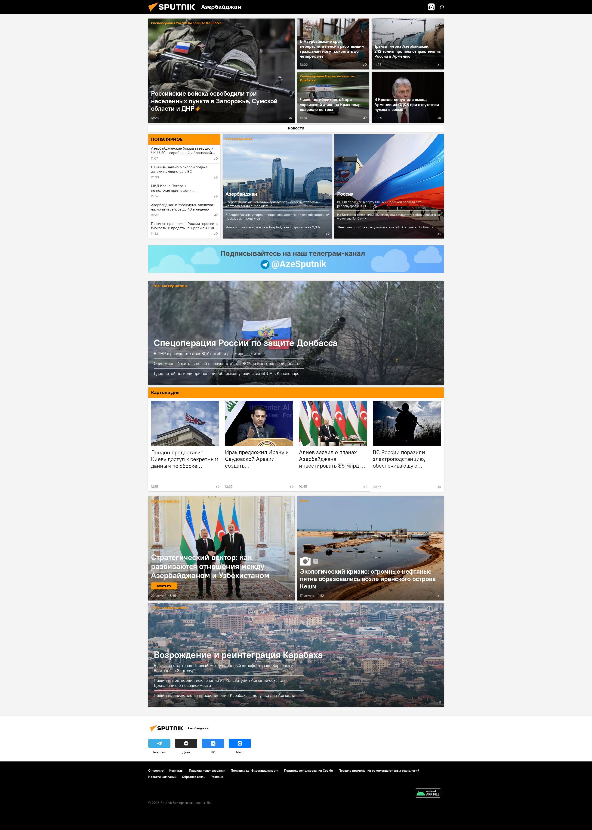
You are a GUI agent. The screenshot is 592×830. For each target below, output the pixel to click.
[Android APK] (428, 793)
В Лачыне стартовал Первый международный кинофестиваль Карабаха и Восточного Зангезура (223, 668)
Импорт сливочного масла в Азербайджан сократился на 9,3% (272, 227)
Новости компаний (162, 777)
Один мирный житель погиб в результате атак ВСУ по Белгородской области (227, 363)
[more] (290, 118)
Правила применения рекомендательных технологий (379, 770)
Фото (304, 501)
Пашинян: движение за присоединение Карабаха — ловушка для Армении (224, 695)
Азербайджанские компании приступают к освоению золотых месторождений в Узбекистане (271, 204)
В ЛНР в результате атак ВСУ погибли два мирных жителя (209, 353)
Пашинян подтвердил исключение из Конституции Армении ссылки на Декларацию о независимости (221, 683)
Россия (389, 186)
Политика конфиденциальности (254, 770)
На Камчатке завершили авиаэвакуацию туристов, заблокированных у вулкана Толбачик (388, 217)
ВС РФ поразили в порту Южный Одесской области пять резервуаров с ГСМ (379, 204)
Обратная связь (193, 777)
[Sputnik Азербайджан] (173, 13)
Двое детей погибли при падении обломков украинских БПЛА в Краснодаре (226, 373)
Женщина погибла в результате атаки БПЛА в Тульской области (385, 227)
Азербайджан (277, 186)
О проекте (156, 770)
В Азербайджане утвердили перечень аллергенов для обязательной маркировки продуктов (277, 217)
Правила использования (207, 770)
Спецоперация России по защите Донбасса (186, 23)
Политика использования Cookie (308, 770)
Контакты (176, 770)
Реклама (217, 777)
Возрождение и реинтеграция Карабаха (238, 654)
